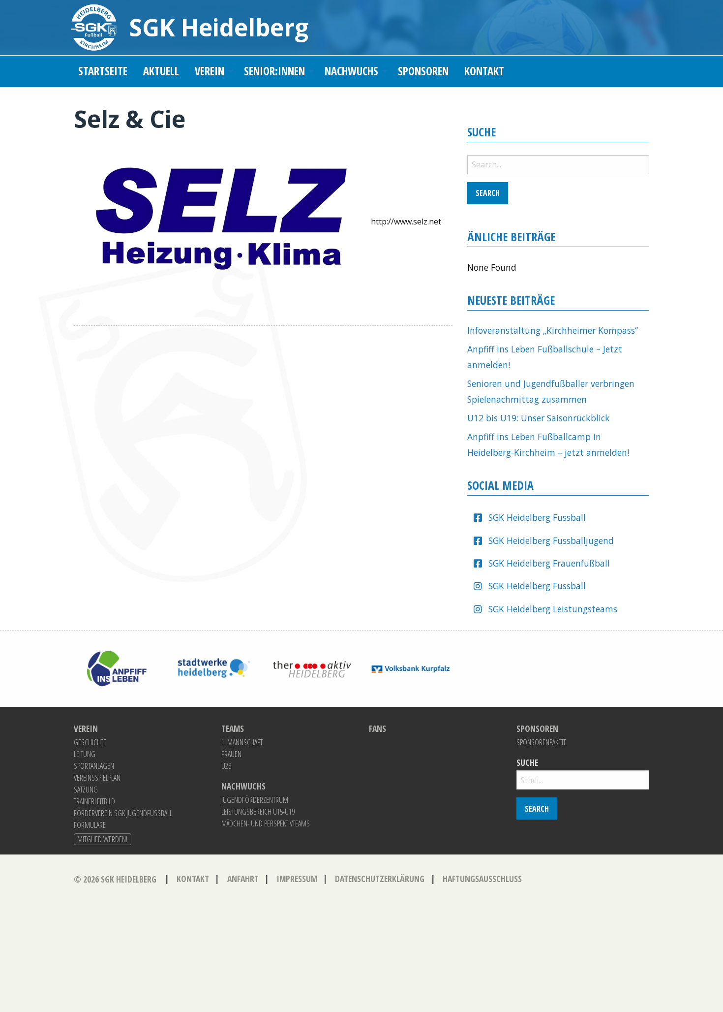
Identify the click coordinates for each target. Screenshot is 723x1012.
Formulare (90, 825)
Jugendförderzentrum (254, 799)
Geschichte (90, 742)
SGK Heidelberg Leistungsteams (552, 609)
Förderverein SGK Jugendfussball (123, 813)
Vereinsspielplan (97, 777)
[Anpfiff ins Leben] (115, 668)
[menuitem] (102, 72)
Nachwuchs (351, 71)
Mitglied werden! (102, 839)
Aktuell (161, 71)
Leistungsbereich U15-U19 (258, 811)
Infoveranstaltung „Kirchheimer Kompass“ (552, 330)
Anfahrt (243, 879)
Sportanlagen (94, 765)
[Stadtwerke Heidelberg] (214, 668)
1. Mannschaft (242, 742)
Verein (209, 71)
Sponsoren (423, 71)
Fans (377, 729)
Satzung (86, 789)
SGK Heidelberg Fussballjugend (551, 540)
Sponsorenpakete (541, 742)
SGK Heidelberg (218, 27)
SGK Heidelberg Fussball (537, 517)
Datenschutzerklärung (379, 879)
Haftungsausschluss (482, 879)
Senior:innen (274, 71)
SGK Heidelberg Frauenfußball (549, 563)
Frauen (231, 754)
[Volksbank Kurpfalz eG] (410, 668)
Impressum (296, 879)
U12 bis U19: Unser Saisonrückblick (538, 418)
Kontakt (484, 71)
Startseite (102, 71)
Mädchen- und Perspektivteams (265, 823)
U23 (226, 765)
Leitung (84, 754)
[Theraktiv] (312, 668)
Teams (232, 729)
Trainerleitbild (94, 801)
